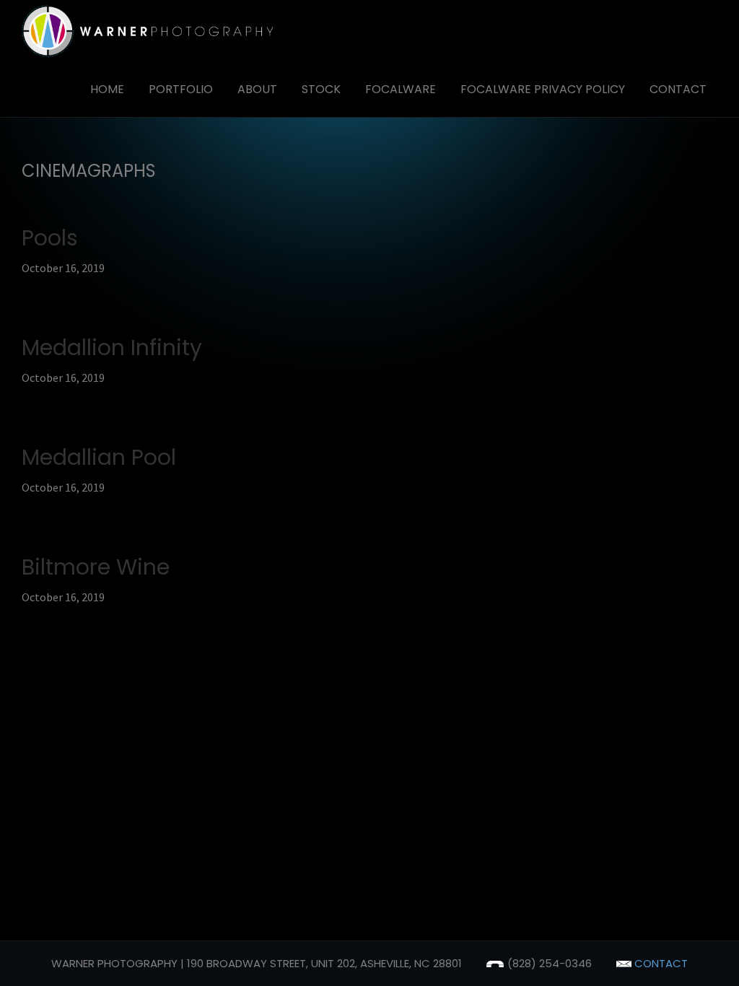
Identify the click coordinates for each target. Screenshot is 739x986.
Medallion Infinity (112, 347)
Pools (50, 237)
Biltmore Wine (96, 567)
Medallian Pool (99, 457)
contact (659, 963)
